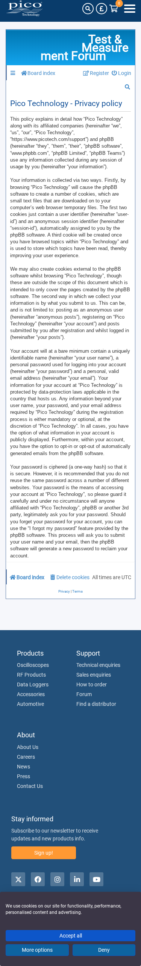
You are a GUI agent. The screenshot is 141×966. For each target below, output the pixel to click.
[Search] (88, 8)
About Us (27, 747)
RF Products (31, 675)
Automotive (30, 704)
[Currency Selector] (101, 8)
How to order (91, 684)
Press (23, 776)
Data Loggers (33, 684)
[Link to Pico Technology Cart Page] (113, 8)
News (23, 767)
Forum (84, 694)
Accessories (31, 694)
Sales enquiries (93, 675)
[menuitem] (122, 73)
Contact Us (30, 786)
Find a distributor (96, 704)
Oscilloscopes (33, 665)
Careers (26, 757)
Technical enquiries (98, 665)
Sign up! (43, 853)
